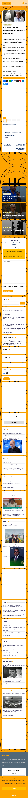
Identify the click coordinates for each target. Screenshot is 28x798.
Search (5, 299)
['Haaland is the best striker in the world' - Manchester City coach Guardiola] (12, 446)
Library (5, 352)
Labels (5, 360)
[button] (7, 137)
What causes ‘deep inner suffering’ (13, 215)
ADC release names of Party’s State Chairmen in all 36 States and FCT (13, 340)
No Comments (21, 36)
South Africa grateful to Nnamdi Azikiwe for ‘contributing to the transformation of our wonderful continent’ (14, 665)
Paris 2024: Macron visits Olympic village (11, 435)
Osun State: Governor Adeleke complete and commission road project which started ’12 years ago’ (13, 645)
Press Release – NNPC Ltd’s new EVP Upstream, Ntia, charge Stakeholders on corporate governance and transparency (14, 629)
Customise (14, 792)
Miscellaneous (7, 24)
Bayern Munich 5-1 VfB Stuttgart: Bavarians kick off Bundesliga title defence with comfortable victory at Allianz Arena (14, 319)
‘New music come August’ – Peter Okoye (11, 483)
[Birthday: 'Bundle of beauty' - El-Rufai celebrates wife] (14, 535)
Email (4, 280)
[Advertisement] (14, 100)
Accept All (14, 788)
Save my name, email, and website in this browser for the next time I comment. (13, 287)
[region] (14, 787)
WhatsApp (6, 378)
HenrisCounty (9, 129)
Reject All (14, 795)
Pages (5, 364)
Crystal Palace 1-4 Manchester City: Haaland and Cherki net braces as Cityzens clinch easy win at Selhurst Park (13, 324)
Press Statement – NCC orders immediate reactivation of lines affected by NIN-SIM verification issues (11, 634)
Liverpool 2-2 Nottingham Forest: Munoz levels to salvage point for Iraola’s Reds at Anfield (14, 309)
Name (4, 274)
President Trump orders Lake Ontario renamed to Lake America (13, 314)
